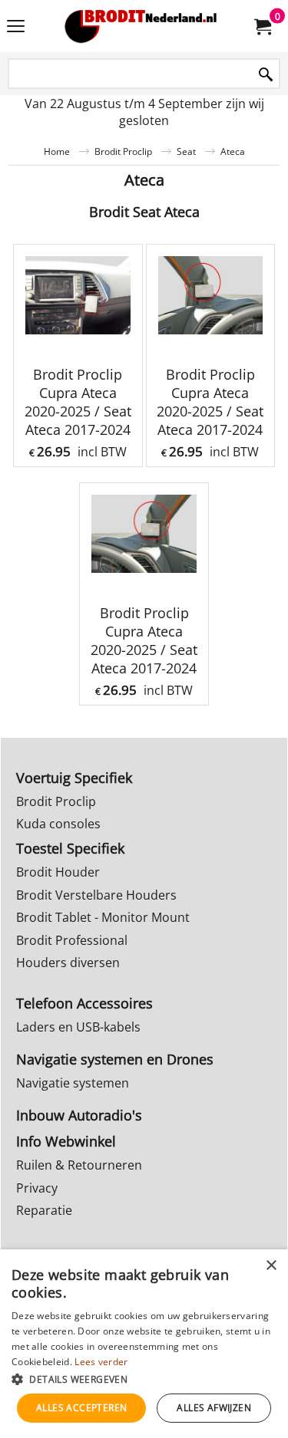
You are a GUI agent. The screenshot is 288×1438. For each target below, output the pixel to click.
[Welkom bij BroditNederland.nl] (141, 26)
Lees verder (100, 1361)
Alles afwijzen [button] (214, 1407)
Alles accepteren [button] (81, 1407)
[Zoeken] (266, 74)
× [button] (270, 1266)
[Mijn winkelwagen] (261, 26)
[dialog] (144, 1343)
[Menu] (16, 28)
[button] (144, 1378)
